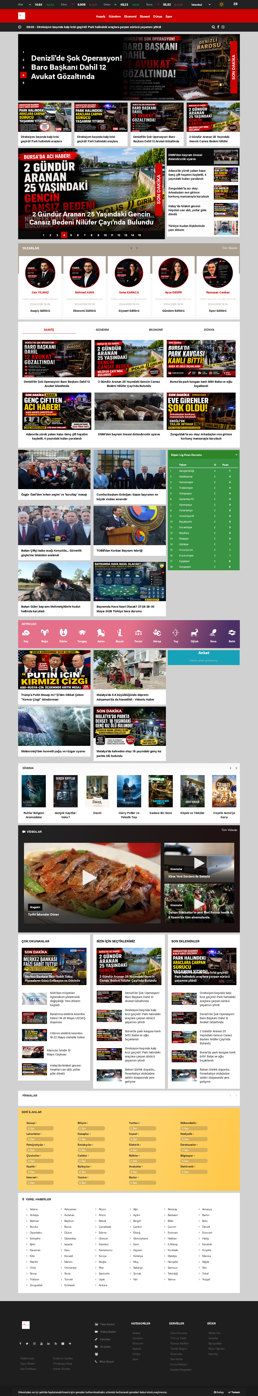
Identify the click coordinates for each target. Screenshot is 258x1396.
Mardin (33, 1262)
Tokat (205, 1273)
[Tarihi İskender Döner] (92, 883)
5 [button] (23, 82)
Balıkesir (172, 1215)
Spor (168, 16)
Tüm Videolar (229, 830)
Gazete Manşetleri (180, 1369)
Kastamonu (105, 1250)
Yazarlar (104, 1339)
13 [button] (125, 235)
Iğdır (32, 1244)
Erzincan (172, 1232)
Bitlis (170, 1221)
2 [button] (23, 59)
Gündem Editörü (173, 310)
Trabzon (34, 1279)
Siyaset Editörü (129, 310)
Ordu (32, 1267)
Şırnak (136, 1273)
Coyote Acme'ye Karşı (161, 815)
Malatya (172, 1256)
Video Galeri (108, 1331)
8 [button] (92, 235)
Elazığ (136, 1232)
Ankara (102, 1285)
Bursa (67, 1226)
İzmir (135, 1244)
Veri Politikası (28, 1369)
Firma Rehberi (178, 1364)
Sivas (67, 1273)
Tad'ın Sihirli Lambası (192, 815)
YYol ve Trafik (178, 1338)
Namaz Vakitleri (179, 1343)
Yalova (171, 1279)
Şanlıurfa (103, 1273)
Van (135, 1279)
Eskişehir (35, 1238)
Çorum (171, 1226)
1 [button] (23, 52)
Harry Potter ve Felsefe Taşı (65, 815)
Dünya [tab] (209, 329)
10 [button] (105, 235)
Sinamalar (176, 1354)
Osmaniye (69, 1267)
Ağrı (135, 1209)
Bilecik (102, 1221)
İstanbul (103, 1244)
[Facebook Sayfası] (22, 1343)
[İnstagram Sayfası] (36, 1343)
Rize (101, 1267)
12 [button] (119, 235)
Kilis (32, 1256)
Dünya (157, 16)
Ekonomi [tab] (156, 329)
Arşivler (105, 1346)
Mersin (67, 1262)
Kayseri (137, 1250)
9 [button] (98, 235)
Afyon (102, 1209)
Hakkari (172, 1238)
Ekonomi (130, 16)
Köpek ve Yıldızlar (129, 813)
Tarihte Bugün (178, 1348)
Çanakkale (104, 1226)
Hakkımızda (27, 1358)
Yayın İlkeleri (27, 1363)
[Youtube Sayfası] (43, 1343)
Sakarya (137, 1267)
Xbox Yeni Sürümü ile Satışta (189, 876)
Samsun (172, 1267)
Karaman (35, 1250)
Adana (33, 1209)
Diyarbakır (35, 1232)
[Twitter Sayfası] (29, 1343)
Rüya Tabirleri (216, 1348)
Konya (102, 1256)
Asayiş (100, 16)
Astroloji (213, 1354)
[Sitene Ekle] (71, 1343)
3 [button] (23, 67)
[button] (131, 248)
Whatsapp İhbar (62, 1363)
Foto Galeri (107, 1324)
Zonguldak (36, 1285)
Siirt (204, 1267)
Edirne (102, 1232)
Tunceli (68, 1279)
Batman (34, 1221)
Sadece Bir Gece (97, 813)
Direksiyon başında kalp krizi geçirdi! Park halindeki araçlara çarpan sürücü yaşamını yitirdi (93, 27)
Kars (66, 1250)
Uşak (101, 1279)
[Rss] (57, 1343)
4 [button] (23, 75)
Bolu (204, 1221)
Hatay (205, 1238)
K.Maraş (172, 1244)
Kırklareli (69, 1285)
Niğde (205, 1262)
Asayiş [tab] (49, 329)
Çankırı (137, 1226)
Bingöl (136, 1221)
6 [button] (78, 235)
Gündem (115, 16)
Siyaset (145, 16)
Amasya (206, 1209)
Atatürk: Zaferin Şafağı (224, 793)
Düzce (67, 1232)
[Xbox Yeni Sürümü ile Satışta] (199, 862)
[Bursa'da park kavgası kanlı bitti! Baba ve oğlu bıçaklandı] (179, 67)
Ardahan (68, 1215)
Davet (34, 813)
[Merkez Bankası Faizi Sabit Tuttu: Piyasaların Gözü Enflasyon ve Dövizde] (54, 966)
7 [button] (84, 235)
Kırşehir (206, 1250)
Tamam (235, 1392)
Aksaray (172, 1209)
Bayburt (68, 1221)
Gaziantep (69, 1238)
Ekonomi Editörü (84, 310)
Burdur (33, 1226)
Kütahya (137, 1256)
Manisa (206, 1256)
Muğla (102, 1262)
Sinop (33, 1273)
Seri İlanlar (176, 1359)
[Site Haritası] (64, 1343)
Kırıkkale (172, 1250)
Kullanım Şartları (63, 1358)
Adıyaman (69, 1209)
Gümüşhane (140, 1238)
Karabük (206, 1244)
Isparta (67, 1244)
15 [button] (139, 235)
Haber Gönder (61, 1369)
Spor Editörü (218, 310)
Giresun (103, 1238)
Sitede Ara (214, 1333)
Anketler (213, 1338)
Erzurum (206, 1232)
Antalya (33, 1215)
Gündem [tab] (102, 329)
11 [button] (112, 235)
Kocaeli (68, 1256)
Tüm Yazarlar (229, 248)
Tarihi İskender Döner (43, 914)
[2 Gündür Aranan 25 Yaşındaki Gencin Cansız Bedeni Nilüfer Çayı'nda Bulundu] (129, 966)
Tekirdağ (172, 1273)
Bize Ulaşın (106, 1361)
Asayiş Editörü (40, 310)
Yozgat (205, 1279)
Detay (220, 1392)
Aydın (136, 1215)
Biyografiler (215, 1343)
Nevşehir (172, 1262)
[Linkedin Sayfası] (50, 1343)
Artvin (102, 1215)
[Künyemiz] (97, 1354)
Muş (135, 1262)
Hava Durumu (178, 1333)
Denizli (205, 1226)
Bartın (205, 1215)
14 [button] (132, 235)
